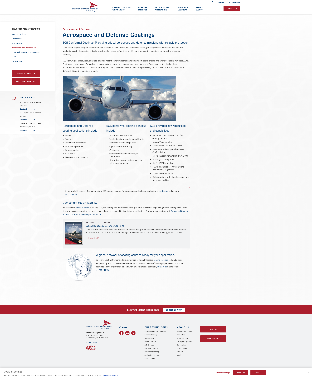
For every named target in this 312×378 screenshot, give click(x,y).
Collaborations (150, 358)
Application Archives (152, 355)
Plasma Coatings (150, 342)
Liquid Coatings (150, 338)
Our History (181, 335)
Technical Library (25, 73)
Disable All (241, 372)
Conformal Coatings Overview (155, 331)
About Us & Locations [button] (183, 8)
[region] (156, 373)
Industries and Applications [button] (162, 8)
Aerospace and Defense (22, 47)
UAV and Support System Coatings (27, 52)
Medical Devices (19, 34)
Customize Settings (222, 372)
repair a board (82, 207)
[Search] (212, 2)
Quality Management (184, 342)
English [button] (221, 2)
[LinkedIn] (127, 332)
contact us (163, 191)
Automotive (17, 43)
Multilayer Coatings (151, 348)
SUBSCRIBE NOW (174, 310)
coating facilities (160, 260)
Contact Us (232, 8)
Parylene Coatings (151, 335)
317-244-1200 (93, 342)
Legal (179, 355)
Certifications (181, 345)
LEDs (14, 56)
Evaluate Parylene (26, 81)
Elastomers (17, 61)
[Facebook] (121, 332)
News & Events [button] (199, 8)
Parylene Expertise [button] (142, 8)
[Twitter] (133, 332)
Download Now (93, 238)
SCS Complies (182, 348)
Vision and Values (183, 338)
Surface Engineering (152, 352)
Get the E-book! (26, 109)
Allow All (258, 372)
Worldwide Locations (184, 331)
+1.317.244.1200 (72, 194)
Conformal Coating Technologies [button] (121, 8)
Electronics (17, 38)
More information (110, 375)
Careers (180, 352)
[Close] (308, 372)
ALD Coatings (149, 345)
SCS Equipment (234, 2)
